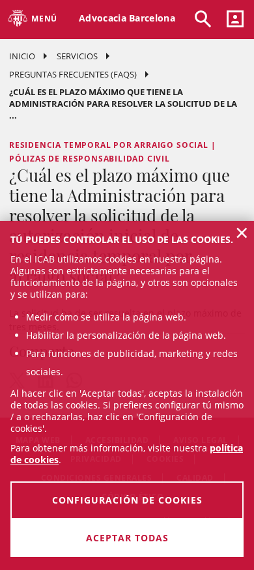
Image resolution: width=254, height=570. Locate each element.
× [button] (242, 232)
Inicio (22, 56)
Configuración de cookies (127, 500)
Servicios (77, 56)
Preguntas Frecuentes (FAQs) (73, 74)
